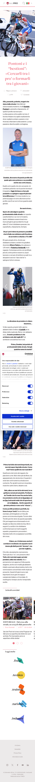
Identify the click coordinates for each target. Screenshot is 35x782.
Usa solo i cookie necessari (17, 427)
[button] (29, 286)
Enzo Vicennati (9, 627)
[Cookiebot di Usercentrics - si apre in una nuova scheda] (25, 354)
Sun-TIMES (21, 776)
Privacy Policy (17, 753)
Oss (6, 500)
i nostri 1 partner (12, 363)
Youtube (23, 765)
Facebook (17, 765)
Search (23, 3)
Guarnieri (26, 498)
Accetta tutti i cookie (17, 416)
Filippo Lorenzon (11, 91)
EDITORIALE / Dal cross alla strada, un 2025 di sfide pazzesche (17, 623)
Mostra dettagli (24, 411)
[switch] (30, 391)
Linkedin (28, 765)
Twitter (12, 765)
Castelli (22, 330)
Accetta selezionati (17, 421)
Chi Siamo (17, 745)
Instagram (7, 765)
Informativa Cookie (17, 757)
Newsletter (18, 749)
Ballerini (15, 503)
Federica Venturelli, (18, 248)
